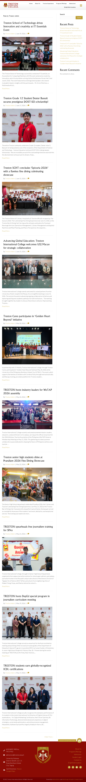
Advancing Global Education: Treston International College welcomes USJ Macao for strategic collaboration (26, 244)
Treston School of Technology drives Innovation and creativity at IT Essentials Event (25, 26)
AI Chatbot (76, 779)
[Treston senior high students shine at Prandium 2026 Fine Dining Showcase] (27, 484)
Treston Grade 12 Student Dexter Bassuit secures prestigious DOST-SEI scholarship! (71, 38)
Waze (19, 769)
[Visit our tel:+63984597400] (80, 767)
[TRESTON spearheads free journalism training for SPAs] (27, 554)
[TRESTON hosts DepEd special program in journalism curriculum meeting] (27, 623)
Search (62, 14)
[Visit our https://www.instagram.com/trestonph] (73, 767)
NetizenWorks (56, 779)
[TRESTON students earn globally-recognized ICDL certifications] (27, 693)
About (81, 779)
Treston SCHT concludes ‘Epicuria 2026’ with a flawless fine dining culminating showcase (25, 171)
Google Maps (10, 771)
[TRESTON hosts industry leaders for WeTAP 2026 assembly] (27, 415)
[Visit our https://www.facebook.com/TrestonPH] (69, 767)
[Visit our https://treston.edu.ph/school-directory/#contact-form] (77, 767)
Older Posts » (48, 737)
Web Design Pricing (67, 779)
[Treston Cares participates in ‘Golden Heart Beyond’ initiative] (27, 345)
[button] (79, 740)
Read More (5, 88)
